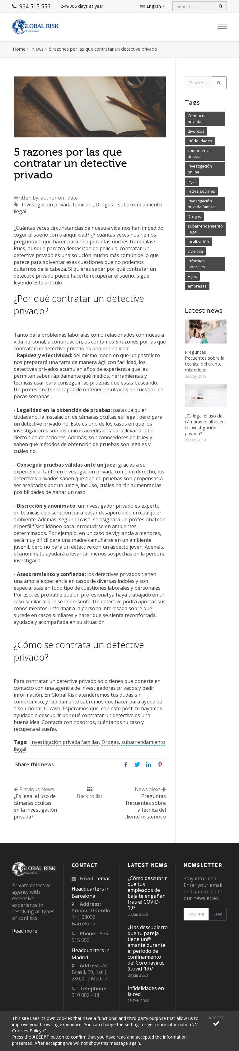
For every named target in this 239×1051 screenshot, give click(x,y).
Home (19, 49)
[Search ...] (219, 82)
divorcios (196, 131)
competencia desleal (200, 153)
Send (217, 914)
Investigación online (200, 169)
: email (103, 878)
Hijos (192, 276)
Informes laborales (196, 264)
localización (198, 241)
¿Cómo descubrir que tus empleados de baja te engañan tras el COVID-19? (147, 893)
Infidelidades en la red (146, 991)
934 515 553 (34, 6)
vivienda (195, 251)
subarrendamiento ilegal (205, 229)
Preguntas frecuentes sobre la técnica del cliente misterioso (204, 361)
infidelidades (200, 141)
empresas (197, 286)
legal (192, 181)
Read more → (28, 930)
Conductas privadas (198, 118)
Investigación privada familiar (56, 204)
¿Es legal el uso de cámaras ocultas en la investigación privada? (205, 424)
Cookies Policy (27, 1031)
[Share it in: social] (125, 764)
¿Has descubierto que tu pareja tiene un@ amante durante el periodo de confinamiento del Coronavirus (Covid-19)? (148, 948)
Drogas (104, 204)
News (38, 49)
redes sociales (201, 191)
